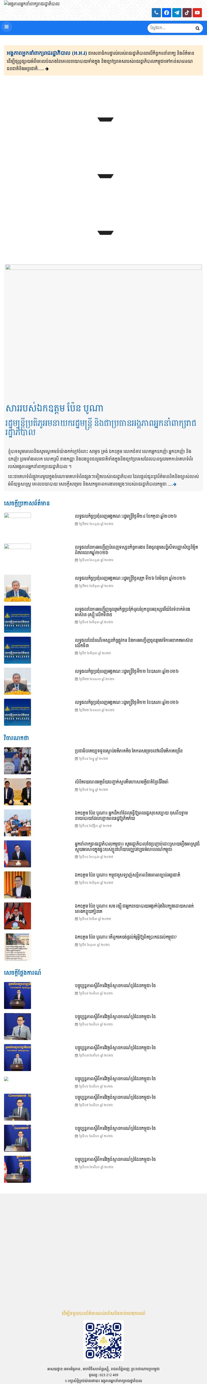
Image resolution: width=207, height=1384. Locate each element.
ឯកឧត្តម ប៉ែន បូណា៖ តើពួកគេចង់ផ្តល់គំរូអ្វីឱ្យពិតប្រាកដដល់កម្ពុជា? (125, 937)
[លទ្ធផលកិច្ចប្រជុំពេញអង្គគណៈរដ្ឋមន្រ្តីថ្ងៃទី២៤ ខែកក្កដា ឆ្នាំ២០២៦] (103, 133)
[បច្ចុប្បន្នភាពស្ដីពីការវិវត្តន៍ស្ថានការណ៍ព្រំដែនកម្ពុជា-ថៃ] (103, 190)
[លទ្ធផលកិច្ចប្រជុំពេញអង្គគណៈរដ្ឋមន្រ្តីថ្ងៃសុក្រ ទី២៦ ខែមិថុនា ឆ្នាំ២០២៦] (17, 588)
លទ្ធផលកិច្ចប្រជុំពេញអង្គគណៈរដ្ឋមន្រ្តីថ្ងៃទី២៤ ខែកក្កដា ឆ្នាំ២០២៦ (126, 516)
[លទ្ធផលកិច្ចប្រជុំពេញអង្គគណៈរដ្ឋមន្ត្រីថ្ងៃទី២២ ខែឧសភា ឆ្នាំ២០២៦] (17, 681)
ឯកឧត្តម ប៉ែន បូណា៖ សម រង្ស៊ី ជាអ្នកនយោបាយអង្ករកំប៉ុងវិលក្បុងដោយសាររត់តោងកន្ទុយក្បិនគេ (134, 909)
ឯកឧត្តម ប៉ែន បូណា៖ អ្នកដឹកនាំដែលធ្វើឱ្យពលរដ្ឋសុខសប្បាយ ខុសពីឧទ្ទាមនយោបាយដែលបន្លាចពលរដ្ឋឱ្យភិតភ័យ (131, 816)
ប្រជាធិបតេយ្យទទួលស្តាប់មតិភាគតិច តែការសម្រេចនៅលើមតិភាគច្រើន (129, 751)
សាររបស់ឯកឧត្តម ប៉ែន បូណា (54, 409)
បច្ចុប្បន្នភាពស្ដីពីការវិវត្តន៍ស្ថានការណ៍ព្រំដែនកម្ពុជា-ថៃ (115, 986)
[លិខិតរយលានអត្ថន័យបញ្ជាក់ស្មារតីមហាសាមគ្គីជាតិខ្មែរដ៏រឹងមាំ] (17, 791)
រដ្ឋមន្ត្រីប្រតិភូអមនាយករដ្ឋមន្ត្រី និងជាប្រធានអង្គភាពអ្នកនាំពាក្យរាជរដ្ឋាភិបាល (100, 428)
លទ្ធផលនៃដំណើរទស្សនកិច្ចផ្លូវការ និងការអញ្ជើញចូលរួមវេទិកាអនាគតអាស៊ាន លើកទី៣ (134, 643)
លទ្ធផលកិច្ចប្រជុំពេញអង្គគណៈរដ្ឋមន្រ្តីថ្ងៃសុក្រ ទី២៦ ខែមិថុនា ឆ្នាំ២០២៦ (130, 578)
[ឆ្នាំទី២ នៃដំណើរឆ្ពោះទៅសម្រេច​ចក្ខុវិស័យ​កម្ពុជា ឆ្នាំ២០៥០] (103, 247)
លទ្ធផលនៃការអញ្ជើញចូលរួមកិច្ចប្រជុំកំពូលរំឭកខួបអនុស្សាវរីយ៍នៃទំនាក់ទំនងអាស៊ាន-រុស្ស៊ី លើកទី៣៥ (132, 612)
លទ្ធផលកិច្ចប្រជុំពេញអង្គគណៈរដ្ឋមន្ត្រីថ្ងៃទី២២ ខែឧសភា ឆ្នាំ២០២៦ (126, 671)
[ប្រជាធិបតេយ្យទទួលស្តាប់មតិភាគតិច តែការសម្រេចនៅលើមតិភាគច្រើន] (17, 760)
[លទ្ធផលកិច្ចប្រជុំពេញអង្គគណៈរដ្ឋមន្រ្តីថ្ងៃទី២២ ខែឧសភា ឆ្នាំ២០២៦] (17, 712)
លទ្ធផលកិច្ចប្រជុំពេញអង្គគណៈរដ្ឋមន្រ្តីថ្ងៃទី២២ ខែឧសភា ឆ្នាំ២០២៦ (126, 702)
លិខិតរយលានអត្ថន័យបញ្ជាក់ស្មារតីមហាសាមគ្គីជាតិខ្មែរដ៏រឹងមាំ (121, 782)
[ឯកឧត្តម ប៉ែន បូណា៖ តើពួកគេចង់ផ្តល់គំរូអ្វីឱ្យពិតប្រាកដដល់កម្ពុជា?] (17, 946)
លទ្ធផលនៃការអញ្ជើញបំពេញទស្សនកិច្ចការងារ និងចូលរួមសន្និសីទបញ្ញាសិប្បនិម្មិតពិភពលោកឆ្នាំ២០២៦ (136, 550)
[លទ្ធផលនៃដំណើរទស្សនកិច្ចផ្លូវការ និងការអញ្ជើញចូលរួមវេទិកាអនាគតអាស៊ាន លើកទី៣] (17, 650)
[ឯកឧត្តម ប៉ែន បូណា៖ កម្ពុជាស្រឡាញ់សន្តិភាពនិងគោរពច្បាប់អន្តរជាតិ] (17, 884)
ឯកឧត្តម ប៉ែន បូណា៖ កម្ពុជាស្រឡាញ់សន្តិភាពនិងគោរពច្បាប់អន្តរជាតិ (127, 875)
